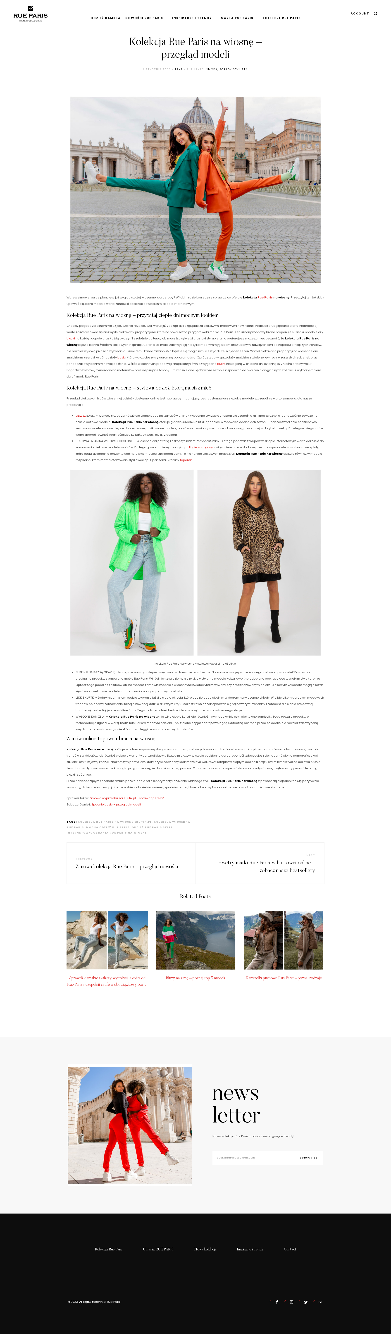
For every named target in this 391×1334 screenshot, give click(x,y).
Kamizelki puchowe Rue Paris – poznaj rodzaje (284, 978)
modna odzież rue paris (108, 827)
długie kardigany (200, 447)
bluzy (221, 364)
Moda (212, 69)
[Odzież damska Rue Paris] (276, 1302)
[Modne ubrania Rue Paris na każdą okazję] (290, 1302)
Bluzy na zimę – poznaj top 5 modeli (195, 978)
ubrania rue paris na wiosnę (120, 832)
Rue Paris (265, 297)
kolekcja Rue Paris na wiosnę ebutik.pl (115, 822)
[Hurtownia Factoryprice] (305, 1302)
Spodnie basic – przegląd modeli (116, 804)
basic (121, 357)
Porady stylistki (234, 69)
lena (179, 69)
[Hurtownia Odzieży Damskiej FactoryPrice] (319, 1302)
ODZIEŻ (81, 415)
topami (185, 460)
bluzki (71, 338)
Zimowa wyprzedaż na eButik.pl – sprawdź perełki (126, 798)
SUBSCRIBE (308, 1157)
